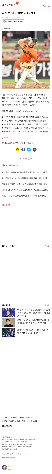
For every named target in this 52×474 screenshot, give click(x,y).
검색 (44, 6)
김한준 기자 (6, 28)
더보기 (47, 246)
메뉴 (49, 6)
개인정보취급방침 (26, 417)
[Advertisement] (20, 282)
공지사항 (34, 421)
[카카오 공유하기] (17, 149)
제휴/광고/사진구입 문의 (11, 421)
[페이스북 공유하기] (23, 149)
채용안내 (25, 421)
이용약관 (14, 417)
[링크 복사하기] (34, 149)
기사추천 (26, 158)
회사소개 (5, 417)
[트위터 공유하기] (28, 149)
